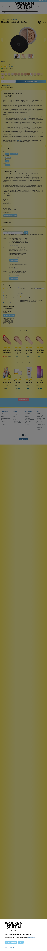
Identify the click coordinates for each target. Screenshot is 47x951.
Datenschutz (12, 947)
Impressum (7, 947)
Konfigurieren (21, 942)
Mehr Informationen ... (32, 937)
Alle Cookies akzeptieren (11, 942)
